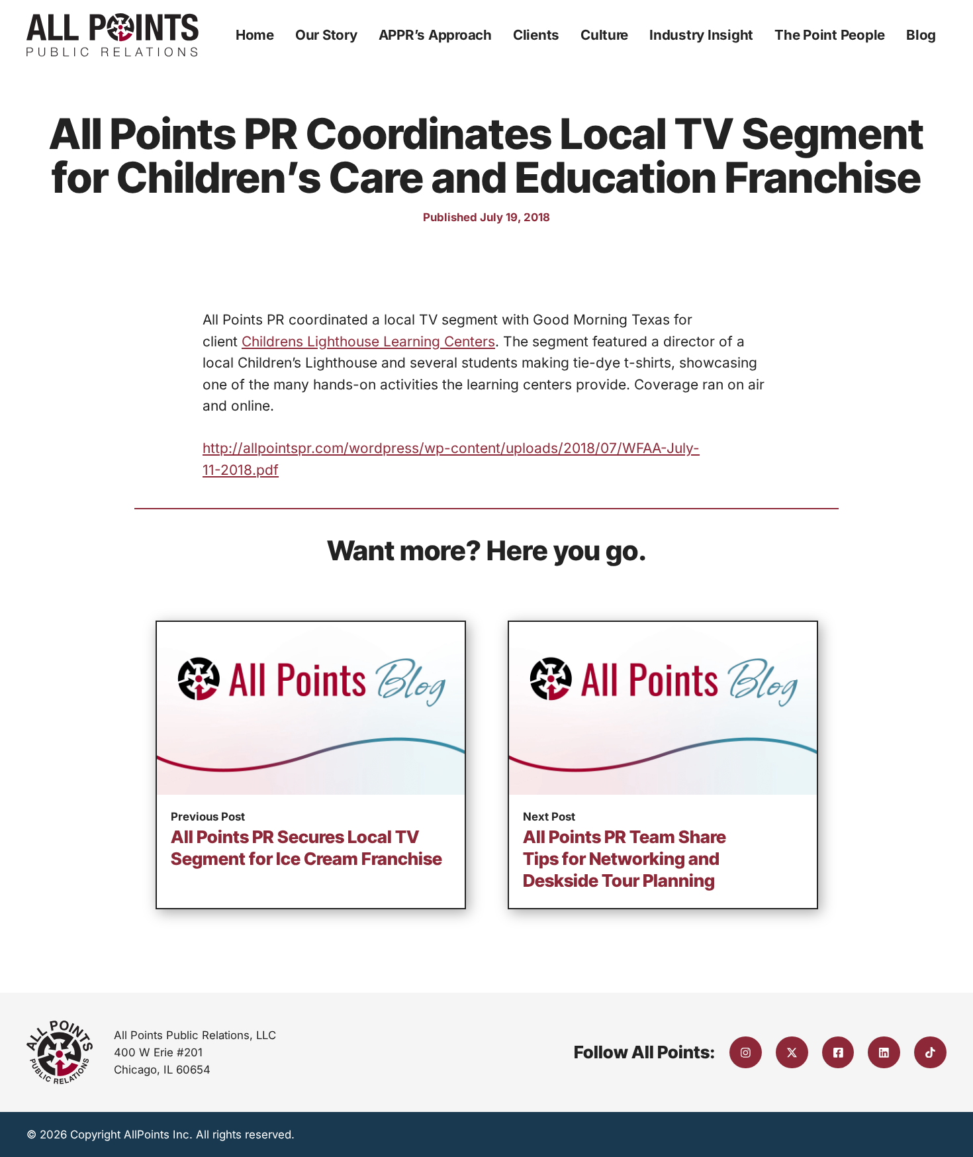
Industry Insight (701, 34)
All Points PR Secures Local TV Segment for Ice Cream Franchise (306, 848)
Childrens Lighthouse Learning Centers (368, 341)
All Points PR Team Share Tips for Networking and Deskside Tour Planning (624, 859)
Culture (604, 34)
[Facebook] (838, 1052)
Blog (921, 34)
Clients (536, 34)
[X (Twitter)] (792, 1052)
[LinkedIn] (884, 1052)
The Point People (829, 34)
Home (255, 34)
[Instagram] (745, 1052)
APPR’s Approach (435, 34)
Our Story (326, 34)
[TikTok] (930, 1052)
